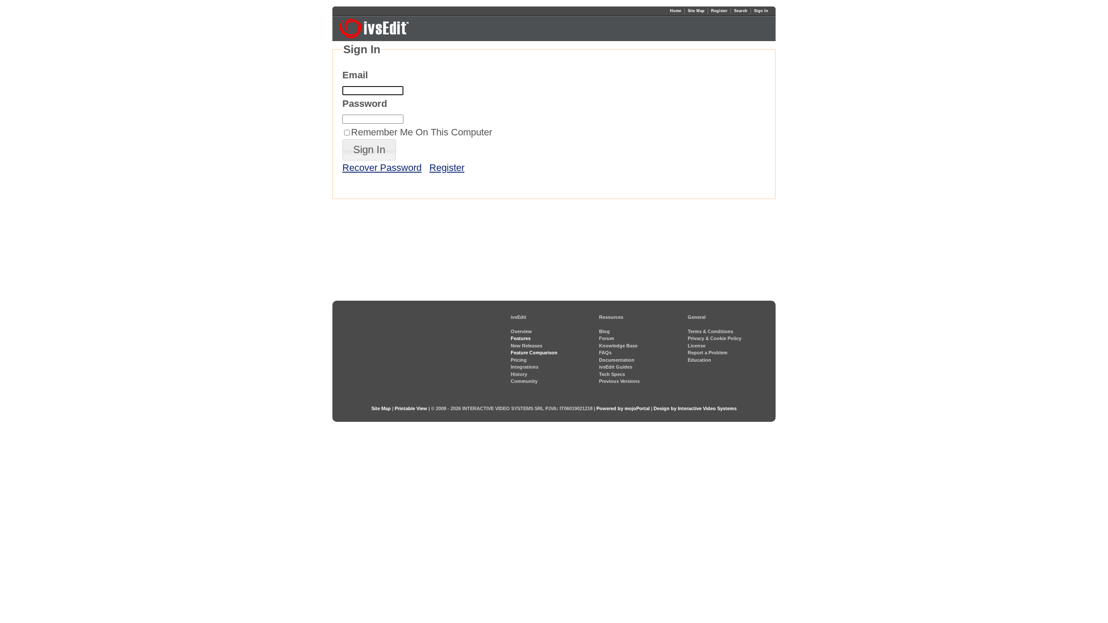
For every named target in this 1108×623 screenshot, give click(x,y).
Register (719, 11)
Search (740, 11)
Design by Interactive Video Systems (695, 408)
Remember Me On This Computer (421, 132)
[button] (369, 150)
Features (521, 338)
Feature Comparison (534, 352)
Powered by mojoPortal (623, 408)
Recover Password (382, 167)
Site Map (696, 11)
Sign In (761, 11)
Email (355, 75)
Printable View (411, 408)
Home (675, 11)
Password (364, 103)
